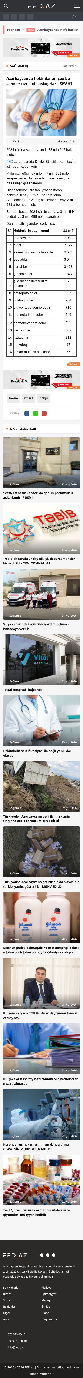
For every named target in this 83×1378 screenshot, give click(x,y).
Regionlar (9, 1306)
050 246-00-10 (18, 1341)
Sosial (6, 1300)
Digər (6, 1313)
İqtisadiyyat (49, 1294)
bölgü (44, 398)
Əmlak (46, 1306)
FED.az (12, 161)
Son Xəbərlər (11, 1287)
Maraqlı (46, 1300)
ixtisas (28, 398)
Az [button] (74, 16)
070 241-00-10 (16, 1334)
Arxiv (6, 1319)
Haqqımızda (49, 1319)
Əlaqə (45, 1313)
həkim (13, 398)
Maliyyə (46, 1287)
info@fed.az (15, 1347)
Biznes (7, 1294)
